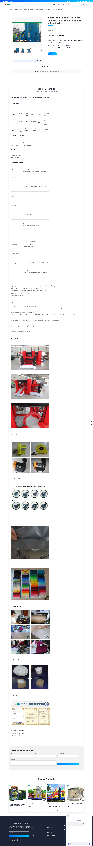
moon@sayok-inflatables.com (84, 1)
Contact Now (17, 810)
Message (13, 759)
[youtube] (12, 840)
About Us (37, 4)
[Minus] (90, 816)
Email (35, 753)
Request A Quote (66, 4)
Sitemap (32, 835)
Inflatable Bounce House (23, 9)
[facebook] (10, 840)
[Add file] (68, 844)
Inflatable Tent (50, 832)
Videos (31, 4)
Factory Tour (43, 4)
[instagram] (17, 840)
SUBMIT (68, 764)
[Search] (80, 4)
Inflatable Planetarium (51, 835)
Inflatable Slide (50, 827)
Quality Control (51, 4)
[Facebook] (91, 421)
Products (26, 4)
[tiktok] (15, 840)
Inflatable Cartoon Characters (52, 830)
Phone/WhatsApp (60, 753)
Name (12, 753)
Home (21, 4)
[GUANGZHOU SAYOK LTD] (7, 4)
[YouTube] (91, 424)
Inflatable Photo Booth (51, 825)
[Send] (90, 844)
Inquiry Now (52, 53)
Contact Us (59, 4)
